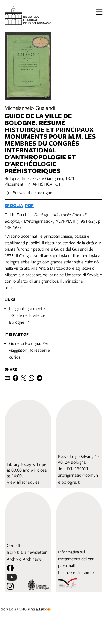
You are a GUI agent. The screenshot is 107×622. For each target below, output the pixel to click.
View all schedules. (24, 482)
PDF (29, 205)
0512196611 (77, 468)
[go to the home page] (28, 15)
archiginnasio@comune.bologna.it (78, 478)
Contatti (14, 545)
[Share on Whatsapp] (31, 378)
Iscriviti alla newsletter (27, 552)
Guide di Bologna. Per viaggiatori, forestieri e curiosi (29, 350)
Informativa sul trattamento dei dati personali (76, 558)
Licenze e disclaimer (76, 572)
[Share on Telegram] (39, 378)
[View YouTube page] (12, 577)
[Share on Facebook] (15, 378)
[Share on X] (23, 378)
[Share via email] (7, 378)
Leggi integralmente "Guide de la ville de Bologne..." (27, 315)
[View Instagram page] (10, 586)
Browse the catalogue (31, 192)
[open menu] (99, 12)
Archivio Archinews (24, 559)
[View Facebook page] (10, 568)
